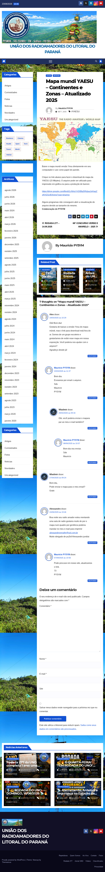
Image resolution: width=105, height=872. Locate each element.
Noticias (8, 106)
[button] (96, 61)
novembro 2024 (12, 305)
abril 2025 (9, 292)
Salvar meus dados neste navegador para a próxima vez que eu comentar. (68, 709)
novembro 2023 (12, 380)
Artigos (8, 86)
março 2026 (10, 224)
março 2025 (10, 299)
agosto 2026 (10, 190)
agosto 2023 (10, 400)
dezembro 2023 (12, 373)
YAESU (9, 155)
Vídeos (88, 861)
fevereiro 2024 (11, 360)
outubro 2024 (11, 312)
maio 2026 (9, 210)
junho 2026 (10, 204)
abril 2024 (9, 346)
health (8, 144)
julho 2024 (9, 326)
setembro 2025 (12, 258)
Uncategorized (11, 119)
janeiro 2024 (10, 366)
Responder (92, 356)
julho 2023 (9, 407)
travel (8, 149)
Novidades (10, 113)
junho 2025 (10, 278)
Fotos (7, 99)
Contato (94, 856)
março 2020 (10, 414)
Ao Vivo (85, 856)
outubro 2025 (11, 251)
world (17, 149)
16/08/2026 (13, 770)
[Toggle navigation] (50, 61)
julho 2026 (9, 197)
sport (17, 144)
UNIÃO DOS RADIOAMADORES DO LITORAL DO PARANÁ (25, 836)
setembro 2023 (12, 394)
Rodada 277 (68, 861)
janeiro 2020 (10, 421)
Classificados (98, 861)
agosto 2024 (10, 319)
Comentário (45, 606)
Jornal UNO (79, 861)
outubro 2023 (11, 387)
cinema (20, 138)
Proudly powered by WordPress (14, 860)
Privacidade (98, 867)
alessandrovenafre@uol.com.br (63, 533)
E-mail (43, 674)
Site (41, 689)
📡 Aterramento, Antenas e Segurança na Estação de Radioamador (77, 793)
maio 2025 (9, 285)
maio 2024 (9, 339)
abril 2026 (9, 217)
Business (9, 138)
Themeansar (6, 862)
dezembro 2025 (12, 244)
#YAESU (75, 111)
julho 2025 (9, 271)
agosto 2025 (10, 265)
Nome (42, 659)
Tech (25, 144)
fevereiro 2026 (11, 231)
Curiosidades (11, 92)
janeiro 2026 (10, 238)
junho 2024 (10, 333)
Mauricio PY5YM (65, 108)
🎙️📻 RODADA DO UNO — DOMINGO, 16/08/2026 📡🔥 (27, 791)
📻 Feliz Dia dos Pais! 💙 (47, 276)
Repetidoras (63, 856)
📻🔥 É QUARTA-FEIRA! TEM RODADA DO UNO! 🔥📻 (77, 765)
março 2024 (10, 353)
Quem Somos (75, 856)
